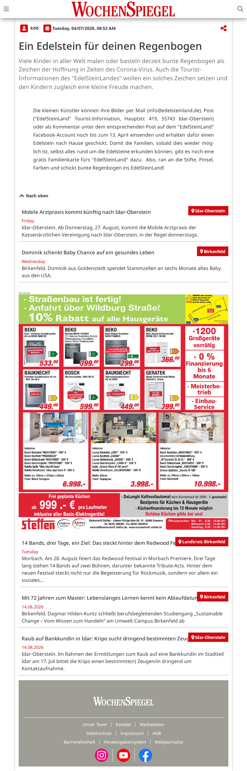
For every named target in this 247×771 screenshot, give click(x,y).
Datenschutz (99, 733)
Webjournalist (169, 742)
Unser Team (95, 724)
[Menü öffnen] (6, 9)
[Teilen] (223, 28)
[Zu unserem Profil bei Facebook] (145, 755)
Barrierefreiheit (79, 742)
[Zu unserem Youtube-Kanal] (123, 755)
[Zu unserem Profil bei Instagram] (101, 755)
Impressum (132, 733)
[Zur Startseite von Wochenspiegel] (123, 9)
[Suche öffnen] (240, 9)
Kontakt (123, 724)
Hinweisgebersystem (125, 742)
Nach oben (36, 195)
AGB (156, 733)
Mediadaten (152, 724)
